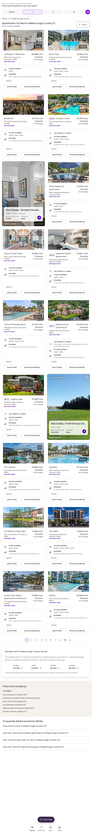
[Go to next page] (70, 640)
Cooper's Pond (62, 118)
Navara (52, 595)
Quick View (12, 87)
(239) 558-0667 (9, 538)
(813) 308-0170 (54, 196)
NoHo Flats (54, 54)
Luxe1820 (53, 467)
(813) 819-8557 (9, 125)
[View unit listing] (39, 218)
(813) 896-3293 (54, 538)
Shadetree (9, 118)
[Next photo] (42, 40)
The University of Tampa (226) (15, 695)
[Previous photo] (5, 40)
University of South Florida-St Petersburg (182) (21, 698)
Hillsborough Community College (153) (18, 708)
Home (4, 19)
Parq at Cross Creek (13, 254)
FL (10, 19)
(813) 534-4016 (9, 605)
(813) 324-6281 (54, 334)
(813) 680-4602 (55, 602)
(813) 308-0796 (9, 406)
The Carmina (9, 467)
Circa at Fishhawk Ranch (15, 324)
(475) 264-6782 (55, 61)
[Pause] (41, 164)
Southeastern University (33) (14, 705)
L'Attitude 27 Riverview (14, 54)
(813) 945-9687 (9, 474)
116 (65, 640)
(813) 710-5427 (9, 331)
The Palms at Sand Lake (14, 531)
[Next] (87, 12)
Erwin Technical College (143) (14, 701)
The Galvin (53, 531)
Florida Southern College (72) (15, 711)
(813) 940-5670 (54, 263)
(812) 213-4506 (9, 260)
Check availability (32, 87)
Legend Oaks (16, 399)
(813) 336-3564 (54, 125)
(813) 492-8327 (54, 474)
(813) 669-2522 (9, 61)
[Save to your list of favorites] (39, 34)
